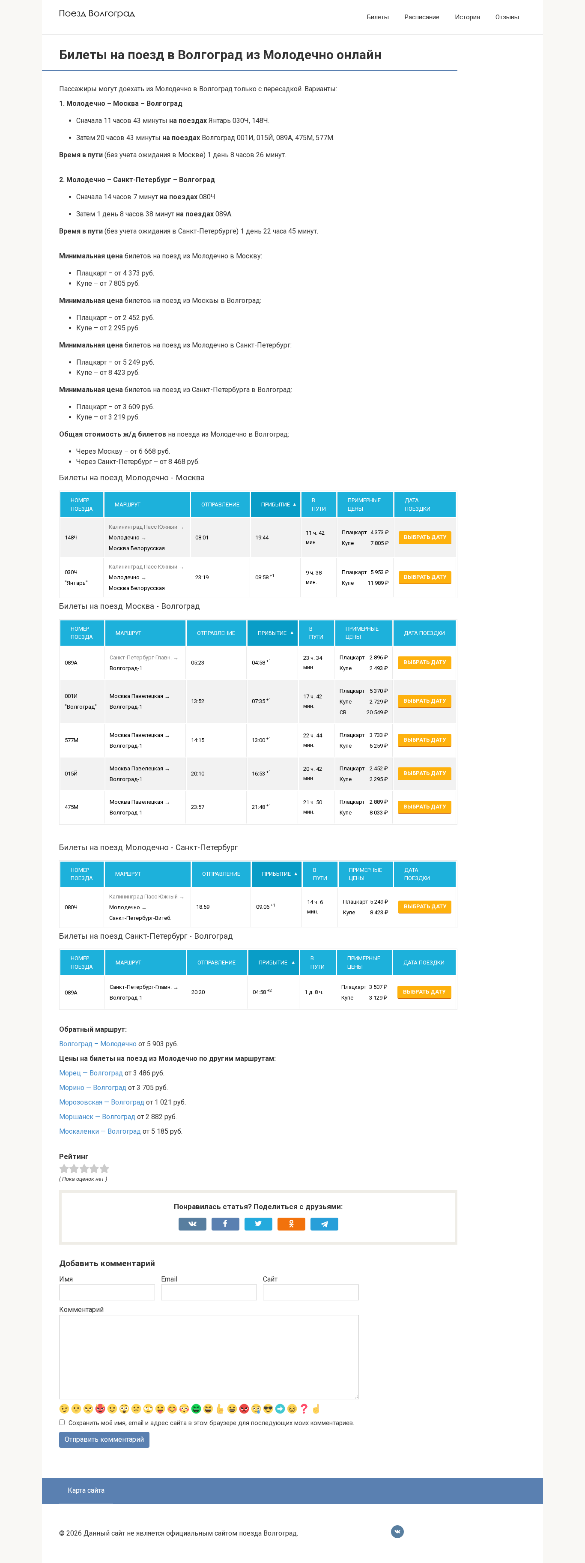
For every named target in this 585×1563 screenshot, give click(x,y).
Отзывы (507, 17)
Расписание (421, 17)
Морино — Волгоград (92, 1088)
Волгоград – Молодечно (98, 1044)
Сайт (270, 1279)
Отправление (220, 504)
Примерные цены (364, 504)
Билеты (378, 17)
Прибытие (275, 504)
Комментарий (81, 1309)
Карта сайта (86, 1490)
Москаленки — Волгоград (100, 1131)
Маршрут (127, 504)
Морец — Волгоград (91, 1073)
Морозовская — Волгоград (101, 1102)
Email (169, 1279)
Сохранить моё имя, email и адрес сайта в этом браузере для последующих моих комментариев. (211, 1423)
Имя (66, 1279)
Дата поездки (417, 504)
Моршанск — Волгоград (97, 1117)
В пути (319, 504)
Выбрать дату (425, 537)
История (467, 17)
